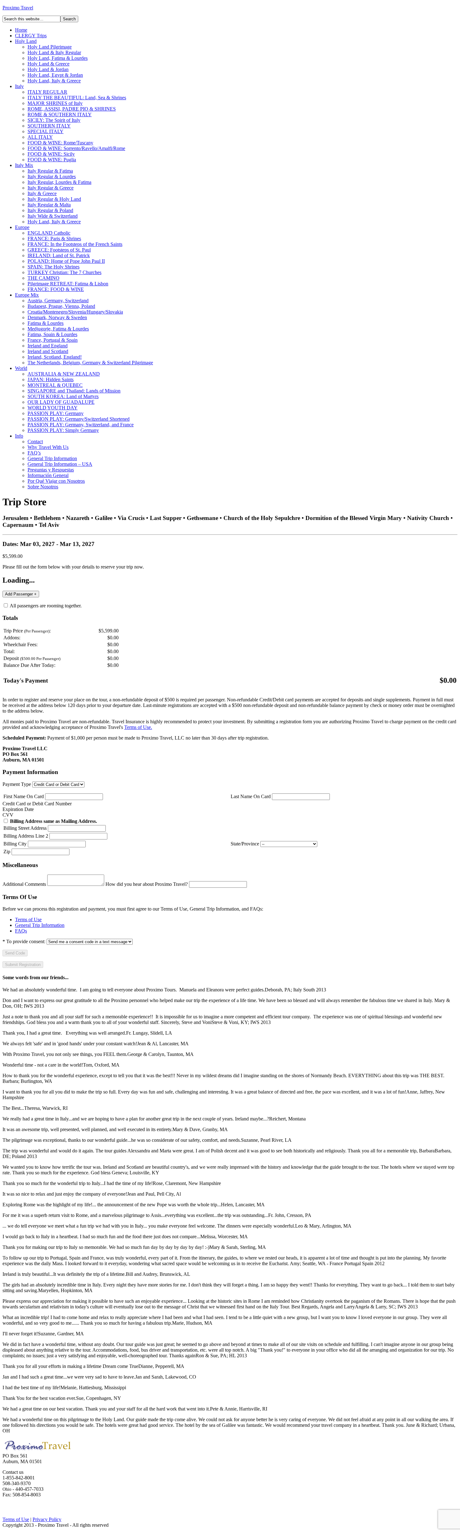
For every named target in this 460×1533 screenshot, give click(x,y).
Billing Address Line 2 (25, 836)
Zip (6, 851)
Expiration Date (18, 809)
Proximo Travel (18, 7)
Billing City (15, 843)
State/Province (245, 843)
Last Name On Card (251, 796)
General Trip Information (39, 925)
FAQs (21, 930)
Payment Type (17, 784)
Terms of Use (28, 919)
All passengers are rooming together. (45, 605)
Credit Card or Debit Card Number (37, 803)
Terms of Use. (138, 727)
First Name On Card (23, 796)
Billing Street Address (25, 828)
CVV (8, 815)
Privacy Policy (47, 1519)
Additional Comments (24, 884)
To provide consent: (24, 941)
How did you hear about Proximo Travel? (146, 884)
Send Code (15, 953)
